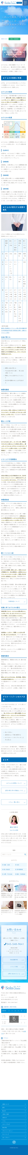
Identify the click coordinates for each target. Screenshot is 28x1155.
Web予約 (4, 1127)
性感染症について (14, 601)
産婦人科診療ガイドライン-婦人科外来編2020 (14, 328)
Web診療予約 (14, 959)
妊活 (18, 864)
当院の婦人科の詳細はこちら (14, 790)
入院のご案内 (5, 1114)
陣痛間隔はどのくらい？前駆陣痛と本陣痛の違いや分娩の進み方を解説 (7, 895)
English (19, 2)
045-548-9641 (15, 944)
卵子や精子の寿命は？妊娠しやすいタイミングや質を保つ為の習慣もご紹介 (21, 896)
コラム (4, 1120)
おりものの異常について (14, 783)
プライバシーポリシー (7, 1130)
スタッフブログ (6, 1124)
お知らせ (4, 1117)
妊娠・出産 (7, 864)
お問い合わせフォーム (14, 973)
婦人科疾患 (7, 869)
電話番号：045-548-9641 (9, 1002)
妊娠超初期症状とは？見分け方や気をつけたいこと (7, 912)
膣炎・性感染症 (14, 38)
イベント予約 (14, 966)
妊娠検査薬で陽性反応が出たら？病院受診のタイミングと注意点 (21, 912)
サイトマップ (5, 1134)
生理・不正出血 (8, 874)
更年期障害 (20, 869)
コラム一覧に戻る (14, 802)
